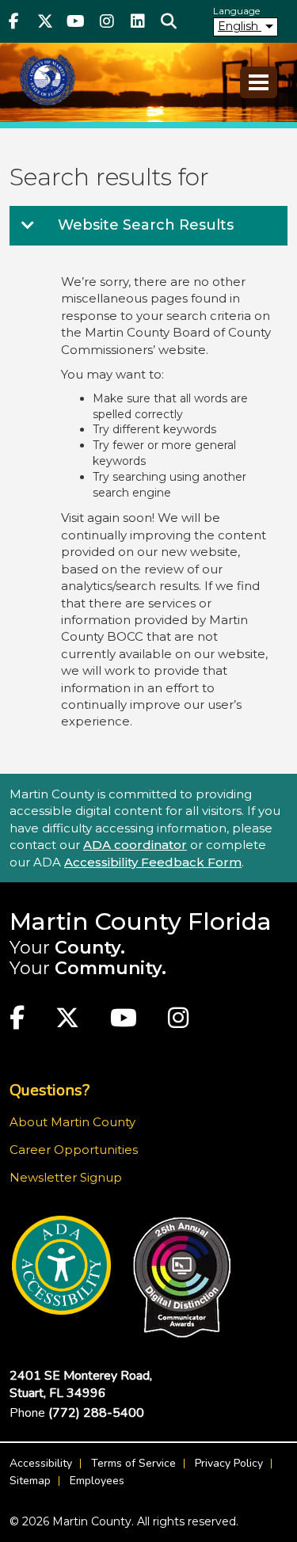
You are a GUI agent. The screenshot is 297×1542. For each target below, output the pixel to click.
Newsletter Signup (66, 1177)
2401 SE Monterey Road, (81, 1384)
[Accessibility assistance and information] (61, 1265)
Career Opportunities (74, 1149)
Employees (97, 1480)
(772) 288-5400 (96, 1413)
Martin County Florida (141, 921)
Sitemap (30, 1480)
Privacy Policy (229, 1463)
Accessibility (41, 1463)
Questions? (49, 1090)
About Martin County (72, 1121)
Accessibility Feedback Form (153, 862)
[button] (168, 21)
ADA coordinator (135, 844)
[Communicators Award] (181, 1277)
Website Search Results (144, 225)
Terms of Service (133, 1463)
